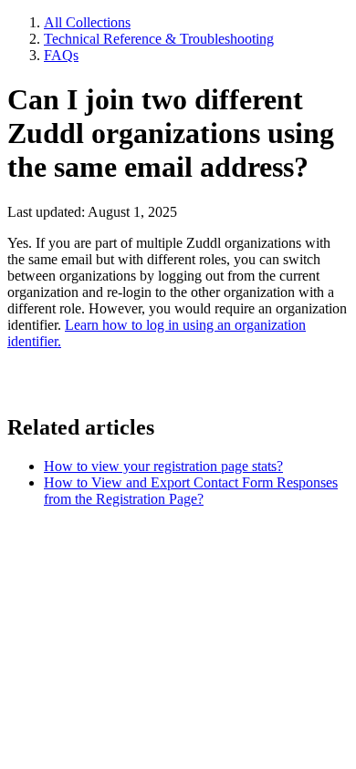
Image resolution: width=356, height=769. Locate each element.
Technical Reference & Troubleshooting (159, 38)
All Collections (87, 22)
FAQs (61, 55)
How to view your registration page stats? (163, 466)
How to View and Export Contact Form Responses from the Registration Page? (191, 491)
